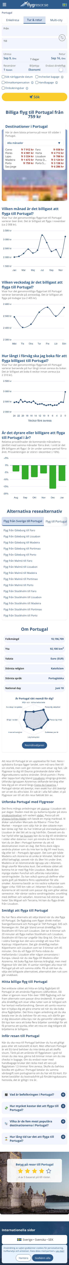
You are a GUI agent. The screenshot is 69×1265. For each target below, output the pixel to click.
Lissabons (39, 778)
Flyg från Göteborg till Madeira (22, 542)
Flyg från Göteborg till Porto (20, 554)
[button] (4, 4)
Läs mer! (60, 1250)
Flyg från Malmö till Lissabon (21, 566)
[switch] (62, 37)
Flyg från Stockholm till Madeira (22, 603)
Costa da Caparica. (45, 785)
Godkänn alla (42, 1258)
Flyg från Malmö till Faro (18, 560)
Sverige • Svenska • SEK (38, 1240)
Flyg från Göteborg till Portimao (22, 548)
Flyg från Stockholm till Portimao (23, 609)
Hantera (23, 1258)
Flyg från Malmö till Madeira (20, 573)
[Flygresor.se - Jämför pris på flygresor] (34, 4)
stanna (45, 808)
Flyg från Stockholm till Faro (20, 591)
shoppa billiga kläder (14, 818)
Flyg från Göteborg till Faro (19, 530)
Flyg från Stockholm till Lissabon (23, 597)
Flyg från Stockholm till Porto (20, 615)
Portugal (7, 12)
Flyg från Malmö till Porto (18, 585)
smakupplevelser (12, 815)
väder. (40, 815)
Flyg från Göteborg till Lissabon (22, 536)
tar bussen (26, 835)
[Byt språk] (64, 5)
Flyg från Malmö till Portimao (21, 579)
